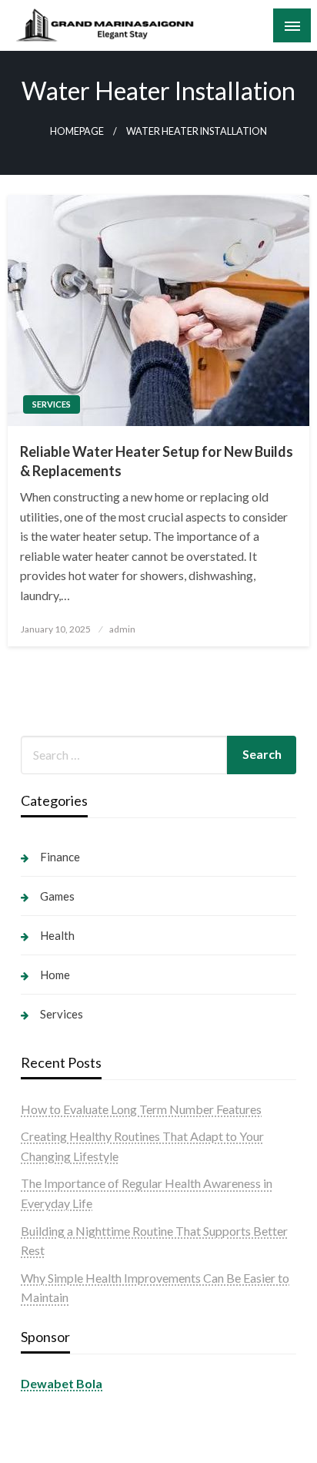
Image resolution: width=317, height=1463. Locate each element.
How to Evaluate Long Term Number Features (141, 1109)
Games (57, 896)
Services (51, 404)
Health (57, 935)
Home (55, 974)
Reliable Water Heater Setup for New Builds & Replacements (156, 461)
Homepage (77, 131)
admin (122, 629)
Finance (60, 857)
